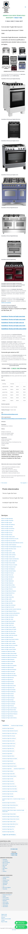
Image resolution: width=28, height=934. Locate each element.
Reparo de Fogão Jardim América (8, 601)
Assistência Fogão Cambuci (7, 771)
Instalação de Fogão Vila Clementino (9, 657)
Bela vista (5, 865)
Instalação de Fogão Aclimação (7, 697)
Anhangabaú (5, 860)
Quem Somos (4, 915)
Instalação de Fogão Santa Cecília (8, 685)
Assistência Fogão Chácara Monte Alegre (10, 816)
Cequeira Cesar (6, 880)
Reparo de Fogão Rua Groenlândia (8, 540)
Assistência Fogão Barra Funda (8, 745)
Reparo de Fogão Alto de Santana (8, 605)
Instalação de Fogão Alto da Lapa (8, 673)
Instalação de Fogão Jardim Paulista (8, 707)
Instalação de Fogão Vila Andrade (8, 689)
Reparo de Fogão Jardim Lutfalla (8, 552)
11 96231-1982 (17, 18)
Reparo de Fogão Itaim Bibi (7, 603)
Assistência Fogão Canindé (7, 778)
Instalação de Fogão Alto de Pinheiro (9, 675)
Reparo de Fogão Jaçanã (6, 522)
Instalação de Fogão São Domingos (8, 669)
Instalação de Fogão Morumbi (7, 677)
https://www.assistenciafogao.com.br (9, 414)
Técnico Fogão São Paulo (9, 493)
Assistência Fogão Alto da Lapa (8, 735)
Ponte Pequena (6, 899)
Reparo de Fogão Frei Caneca (7, 572)
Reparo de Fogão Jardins (6, 599)
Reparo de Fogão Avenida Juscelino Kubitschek (11, 609)
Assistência (5, 725)
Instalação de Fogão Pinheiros (7, 705)
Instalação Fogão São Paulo (10, 502)
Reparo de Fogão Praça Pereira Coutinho (9, 639)
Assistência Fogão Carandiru (8, 781)
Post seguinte (24, 482)
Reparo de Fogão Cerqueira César (8, 566)
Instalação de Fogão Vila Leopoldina (8, 665)
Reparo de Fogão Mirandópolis (7, 623)
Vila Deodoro (5, 906)
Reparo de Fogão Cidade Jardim (8, 536)
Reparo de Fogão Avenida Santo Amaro (9, 615)
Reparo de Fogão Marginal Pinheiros (8, 611)
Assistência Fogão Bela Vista (8, 748)
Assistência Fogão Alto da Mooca (9, 738)
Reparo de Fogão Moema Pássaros (8, 591)
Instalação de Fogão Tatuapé (7, 695)
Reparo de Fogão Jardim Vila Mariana (9, 560)
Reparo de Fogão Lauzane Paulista (8, 649)
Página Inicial (4, 914)
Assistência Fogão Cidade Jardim (9, 821)
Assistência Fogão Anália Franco (8, 743)
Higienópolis (5, 883)
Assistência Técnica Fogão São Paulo (12, 498)
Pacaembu (5, 888)
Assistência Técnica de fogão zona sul (12, 322)
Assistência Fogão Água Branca (8, 826)
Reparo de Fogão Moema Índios (8, 585)
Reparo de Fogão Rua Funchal (7, 607)
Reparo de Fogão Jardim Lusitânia (8, 643)
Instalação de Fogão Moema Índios (8, 709)
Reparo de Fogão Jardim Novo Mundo (9, 635)
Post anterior (4, 482)
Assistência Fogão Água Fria (8, 829)
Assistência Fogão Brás (7, 768)
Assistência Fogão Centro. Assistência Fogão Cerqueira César (13, 799)
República (5, 900)
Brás (4, 869)
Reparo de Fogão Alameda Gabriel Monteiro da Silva (12, 542)
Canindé (4, 878)
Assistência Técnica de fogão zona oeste (13, 319)
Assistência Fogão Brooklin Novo (8, 763)
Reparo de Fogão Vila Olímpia (7, 617)
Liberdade (5, 884)
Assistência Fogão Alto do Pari (8, 740)
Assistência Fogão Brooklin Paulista (9, 766)
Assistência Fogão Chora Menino (9, 802)
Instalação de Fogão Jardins (7, 663)
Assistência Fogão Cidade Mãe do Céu (10, 824)
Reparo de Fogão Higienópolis (7, 580)
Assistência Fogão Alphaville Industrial (10, 730)
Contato (3, 920)
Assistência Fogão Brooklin (7, 761)
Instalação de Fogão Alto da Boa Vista (9, 655)
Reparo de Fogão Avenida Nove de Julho (9, 538)
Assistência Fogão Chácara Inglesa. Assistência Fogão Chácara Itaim (13, 811)
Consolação (5, 881)
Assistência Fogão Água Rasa (8, 831)
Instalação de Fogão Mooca (7, 679)
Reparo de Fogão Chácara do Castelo (9, 564)
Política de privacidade (6, 918)
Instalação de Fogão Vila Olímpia (8, 661)
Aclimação (5, 859)
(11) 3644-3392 (14, 849)
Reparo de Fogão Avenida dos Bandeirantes (10, 613)
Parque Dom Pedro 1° (7, 894)
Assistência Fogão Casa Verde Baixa (9, 788)
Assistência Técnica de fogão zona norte (13, 325)
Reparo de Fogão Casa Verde (7, 530)
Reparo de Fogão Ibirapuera (7, 582)
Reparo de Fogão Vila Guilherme (8, 524)
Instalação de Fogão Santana (7, 683)
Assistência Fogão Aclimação (17, 725)
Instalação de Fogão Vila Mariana (8, 701)
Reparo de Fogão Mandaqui (7, 518)
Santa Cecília (5, 902)
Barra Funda (5, 863)
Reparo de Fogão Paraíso (6, 550)
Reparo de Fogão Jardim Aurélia (8, 556)
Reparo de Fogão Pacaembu (7, 637)
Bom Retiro (5, 868)
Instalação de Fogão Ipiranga (7, 699)
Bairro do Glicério (6, 862)
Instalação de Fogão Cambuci (7, 693)
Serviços (3, 917)
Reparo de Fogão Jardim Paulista (8, 641)
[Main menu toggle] (25, 7)
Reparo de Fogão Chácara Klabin (8, 562)
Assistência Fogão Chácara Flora (8, 807)
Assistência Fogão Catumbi (7, 793)
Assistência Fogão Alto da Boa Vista (9, 733)
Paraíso (4, 896)
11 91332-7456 (14, 853)
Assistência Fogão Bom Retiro (8, 756)
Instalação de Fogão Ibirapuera (7, 659)
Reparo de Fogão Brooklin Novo (8, 593)
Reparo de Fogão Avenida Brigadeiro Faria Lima (11, 546)
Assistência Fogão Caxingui (7, 796)
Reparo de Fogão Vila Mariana (7, 576)
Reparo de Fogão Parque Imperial (8, 621)
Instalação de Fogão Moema (7, 715)
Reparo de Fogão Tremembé (7, 520)
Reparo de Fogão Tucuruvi (6, 532)
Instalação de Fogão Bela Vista (7, 687)
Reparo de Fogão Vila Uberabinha (8, 633)
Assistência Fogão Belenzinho (8, 751)
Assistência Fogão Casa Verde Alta (9, 786)
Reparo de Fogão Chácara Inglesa (8, 627)
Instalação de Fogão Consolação (8, 703)
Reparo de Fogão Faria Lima (7, 574)
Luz (3, 885)
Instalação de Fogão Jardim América (9, 717)
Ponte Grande (5, 897)
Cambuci (4, 871)
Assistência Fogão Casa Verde (8, 783)
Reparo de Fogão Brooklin (6, 595)
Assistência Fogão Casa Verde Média (9, 791)
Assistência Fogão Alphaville (8, 728)
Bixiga (4, 866)
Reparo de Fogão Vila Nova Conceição (9, 645)
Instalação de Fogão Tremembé (8, 671)
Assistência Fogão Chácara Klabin (9, 814)
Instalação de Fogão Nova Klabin (8, 651)
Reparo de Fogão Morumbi (6, 578)
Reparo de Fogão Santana (6, 534)
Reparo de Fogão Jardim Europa (8, 647)
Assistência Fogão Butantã (19, 768)
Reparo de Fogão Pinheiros (7, 588)
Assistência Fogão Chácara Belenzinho (10, 805)
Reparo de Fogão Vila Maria (7, 526)
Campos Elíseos (6, 877)
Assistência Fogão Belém (7, 753)
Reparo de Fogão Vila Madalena (8, 568)
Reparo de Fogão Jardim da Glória (8, 554)
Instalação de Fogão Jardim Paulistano (9, 711)
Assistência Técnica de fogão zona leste (13, 316)
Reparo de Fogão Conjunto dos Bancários (10, 558)
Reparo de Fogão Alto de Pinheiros (8, 587)
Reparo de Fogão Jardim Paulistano (8, 544)
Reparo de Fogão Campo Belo (7, 597)
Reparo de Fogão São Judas (7, 619)
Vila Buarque (5, 905)
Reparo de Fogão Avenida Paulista (8, 570)
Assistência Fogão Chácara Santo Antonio (10, 819)
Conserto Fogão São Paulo (9, 507)
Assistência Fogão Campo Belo (8, 773)
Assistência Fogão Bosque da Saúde (9, 758)
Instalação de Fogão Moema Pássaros (9, 713)
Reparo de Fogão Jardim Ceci (7, 625)
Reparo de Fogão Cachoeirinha (7, 528)
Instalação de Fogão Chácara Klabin (8, 653)
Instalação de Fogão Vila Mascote (8, 691)
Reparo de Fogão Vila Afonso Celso (8, 548)
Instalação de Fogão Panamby (7, 681)
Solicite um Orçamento (6, 302)
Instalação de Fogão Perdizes (7, 667)
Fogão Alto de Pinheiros (9, 834)
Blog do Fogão (4, 921)
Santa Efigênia (6, 903)
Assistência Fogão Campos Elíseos (9, 776)
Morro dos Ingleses (7, 887)
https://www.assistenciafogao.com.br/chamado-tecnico (13, 418)
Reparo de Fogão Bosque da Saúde (8, 629)
